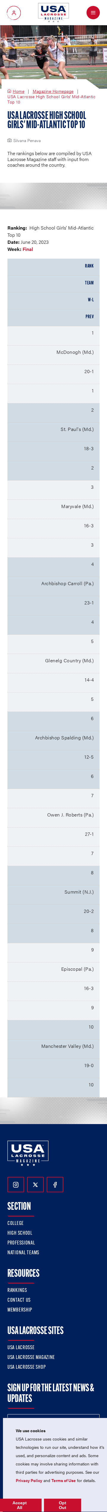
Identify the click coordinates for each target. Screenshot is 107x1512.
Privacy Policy (29, 1480)
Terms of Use (63, 1480)
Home (18, 91)
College (15, 1223)
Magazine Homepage (53, 91)
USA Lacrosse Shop (26, 1367)
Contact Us (19, 1300)
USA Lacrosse (21, 1348)
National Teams (23, 1253)
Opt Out (62, 1505)
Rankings (17, 1290)
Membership (19, 1310)
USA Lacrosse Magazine (31, 1357)
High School (19, 1233)
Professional (21, 1243)
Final (28, 249)
